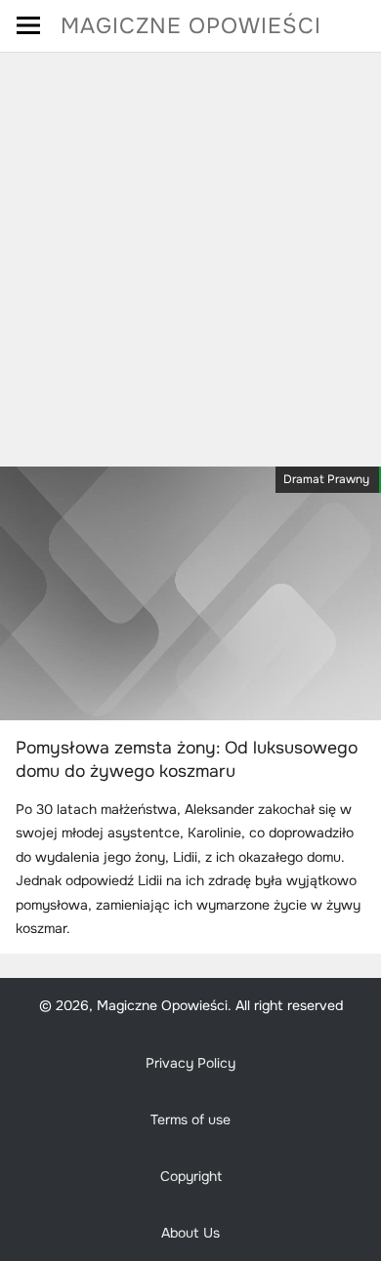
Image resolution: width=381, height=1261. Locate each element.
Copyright (191, 1176)
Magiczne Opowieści (191, 26)
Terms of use (190, 1119)
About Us (190, 1232)
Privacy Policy (190, 1063)
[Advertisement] (190, 252)
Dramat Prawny (326, 479)
